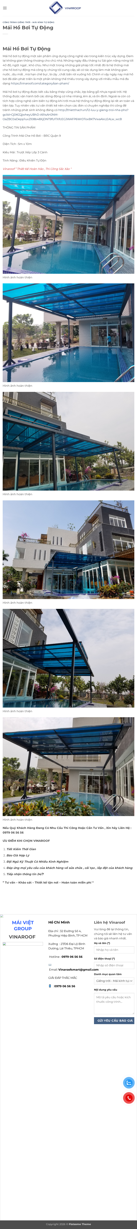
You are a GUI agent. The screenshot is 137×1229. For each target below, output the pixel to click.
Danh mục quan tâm (108, 974)
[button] (5, 8)
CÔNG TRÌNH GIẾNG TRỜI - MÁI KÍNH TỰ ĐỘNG (28, 22)
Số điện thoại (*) (104, 958)
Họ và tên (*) (102, 943)
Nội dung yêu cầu (105, 989)
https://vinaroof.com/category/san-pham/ (40, 83)
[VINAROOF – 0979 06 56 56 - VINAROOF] (68, 8)
